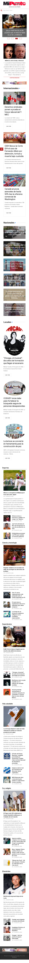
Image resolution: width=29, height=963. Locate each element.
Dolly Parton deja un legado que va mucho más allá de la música (14, 33)
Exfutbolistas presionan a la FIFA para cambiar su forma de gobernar (18, 535)
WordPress (14, 957)
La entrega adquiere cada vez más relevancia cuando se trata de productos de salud (14, 730)
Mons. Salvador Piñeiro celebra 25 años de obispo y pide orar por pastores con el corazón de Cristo (18, 852)
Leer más (8, 126)
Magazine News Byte (15, 955)
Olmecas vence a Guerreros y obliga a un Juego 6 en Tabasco (18, 517)
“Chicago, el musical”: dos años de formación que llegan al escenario (13, 360)
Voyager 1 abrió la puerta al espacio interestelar (17, 937)
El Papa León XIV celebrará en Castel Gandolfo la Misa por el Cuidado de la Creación (12, 815)
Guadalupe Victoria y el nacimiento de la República (18, 929)
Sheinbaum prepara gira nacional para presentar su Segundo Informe (14, 309)
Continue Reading (14, 77)
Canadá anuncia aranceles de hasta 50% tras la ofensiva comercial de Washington (13, 194)
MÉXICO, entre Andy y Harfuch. (14, 60)
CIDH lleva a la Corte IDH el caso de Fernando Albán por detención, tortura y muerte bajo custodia (14, 151)
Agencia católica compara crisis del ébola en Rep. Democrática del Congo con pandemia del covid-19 (18, 841)
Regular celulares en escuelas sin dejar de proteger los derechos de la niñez (13, 569)
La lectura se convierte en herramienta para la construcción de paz (13, 443)
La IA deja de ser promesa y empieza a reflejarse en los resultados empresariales (18, 615)
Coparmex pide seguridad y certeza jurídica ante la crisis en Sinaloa (14, 232)
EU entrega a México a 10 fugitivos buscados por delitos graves (14, 280)
